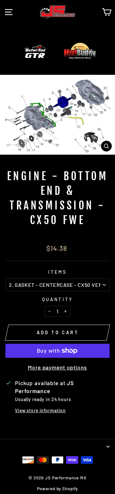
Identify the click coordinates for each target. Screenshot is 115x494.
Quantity (57, 299)
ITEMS (57, 272)
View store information (40, 410)
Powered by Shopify (57, 488)
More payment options (57, 367)
